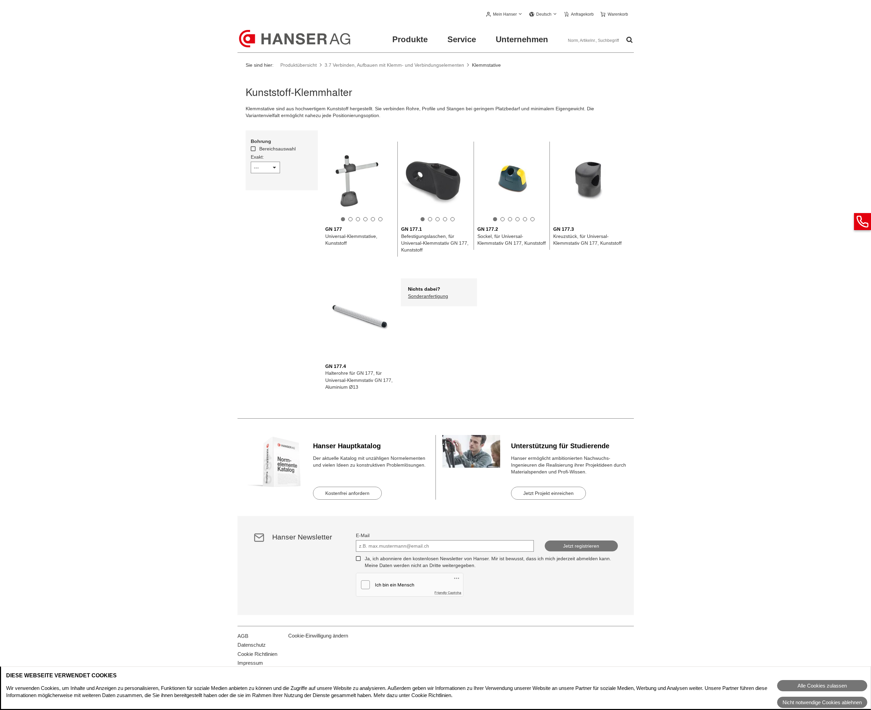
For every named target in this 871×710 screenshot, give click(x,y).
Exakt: (257, 157)
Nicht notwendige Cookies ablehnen (822, 702)
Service (461, 39)
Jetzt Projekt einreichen (548, 493)
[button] (504, 14)
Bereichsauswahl (277, 148)
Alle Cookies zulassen (822, 686)
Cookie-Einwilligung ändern (318, 636)
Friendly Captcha (447, 593)
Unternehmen (522, 39)
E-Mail (362, 535)
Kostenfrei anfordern (347, 493)
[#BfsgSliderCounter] (343, 219)
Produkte (410, 39)
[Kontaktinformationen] (862, 221)
